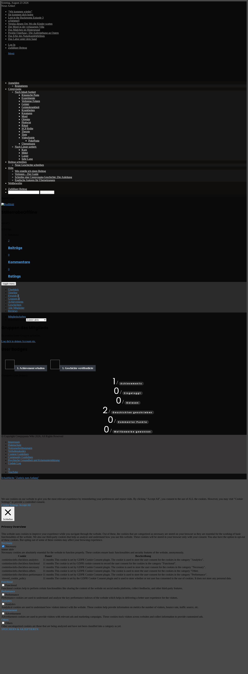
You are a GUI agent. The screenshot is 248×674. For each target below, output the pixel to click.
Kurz (24, 149)
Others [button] (4, 619)
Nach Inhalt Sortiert (25, 92)
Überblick (13, 289)
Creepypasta (14, 89)
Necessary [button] (6, 543)
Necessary (10, 546)
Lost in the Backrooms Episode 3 (26, 17)
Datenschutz (14, 445)
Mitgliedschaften (17, 316)
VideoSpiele (28, 137)
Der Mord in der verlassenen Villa (26, 26)
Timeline (12, 292)
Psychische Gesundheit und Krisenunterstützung (34, 460)
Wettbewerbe (15, 183)
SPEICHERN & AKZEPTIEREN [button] (19, 629)
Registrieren (21, 85)
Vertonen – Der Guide (26, 174)
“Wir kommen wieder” (20, 11)
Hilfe (10, 168)
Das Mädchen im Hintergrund (24, 29)
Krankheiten (28, 110)
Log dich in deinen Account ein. (18, 341)
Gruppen (14, 298)
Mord (24, 116)
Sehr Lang (27, 158)
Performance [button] (8, 591)
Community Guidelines (20, 457)
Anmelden (13, 82)
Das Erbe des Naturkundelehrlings (26, 35)
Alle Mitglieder (16, 307)
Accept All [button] (25, 505)
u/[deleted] (13, 20)
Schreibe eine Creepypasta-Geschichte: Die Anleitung (43, 177)
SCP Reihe (27, 128)
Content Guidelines (18, 454)
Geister (25, 104)
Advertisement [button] (9, 610)
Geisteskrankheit (30, 107)
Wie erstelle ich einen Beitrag (30, 171)
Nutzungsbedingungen (20, 448)
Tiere (24, 134)
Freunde (13, 295)
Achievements (15, 301)
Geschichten (14, 304)
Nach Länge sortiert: (26, 146)
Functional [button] (7, 581)
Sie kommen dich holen (20, 14)
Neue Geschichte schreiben (29, 165)
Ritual (25, 125)
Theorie (26, 131)
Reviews (12, 310)
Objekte (26, 119)
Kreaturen (27, 113)
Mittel (25, 152)
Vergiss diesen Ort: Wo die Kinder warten (30, 23)
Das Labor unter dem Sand (22, 39)
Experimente (28, 98)
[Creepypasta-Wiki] (52, 77)
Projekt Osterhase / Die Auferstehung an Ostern (33, 32)
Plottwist (26, 122)
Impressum (14, 442)
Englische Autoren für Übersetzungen (35, 180)
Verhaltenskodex (17, 451)
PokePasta (33, 140)
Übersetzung (28, 143)
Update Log (14, 463)
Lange (25, 155)
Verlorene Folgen (31, 101)
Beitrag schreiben (17, 161)
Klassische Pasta (30, 95)
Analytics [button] (6, 600)
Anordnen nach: (16, 319)
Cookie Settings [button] (9, 505)
